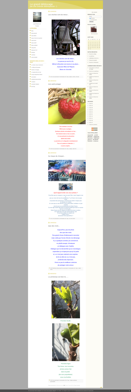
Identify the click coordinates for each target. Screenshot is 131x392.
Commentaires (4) (62, 218)
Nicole (90, 71)
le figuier (71, 380)
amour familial (34, 57)
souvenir (90, 135)
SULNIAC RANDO (35, 84)
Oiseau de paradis (93, 60)
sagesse (96, 136)
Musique (33, 52)
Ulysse (90, 73)
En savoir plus (90, 390)
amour (90, 136)
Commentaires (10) (63, 380)
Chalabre (33, 81)
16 (66, 385)
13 (62, 385)
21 (73, 385)
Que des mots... (54, 226)
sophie (79, 268)
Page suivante (77, 385)
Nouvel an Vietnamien (93, 62)
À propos (37, 25)
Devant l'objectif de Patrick (36, 74)
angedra (91, 76)
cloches (73, 76)
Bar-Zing (33, 86)
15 (65, 385)
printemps (75, 380)
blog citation (33, 35)
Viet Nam (33, 54)
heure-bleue (91, 67)
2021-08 (91, 120)
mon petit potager (54, 84)
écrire (51, 269)
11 (60, 385)
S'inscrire (93, 18)
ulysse (90, 86)
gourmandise (52, 381)
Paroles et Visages (35, 69)
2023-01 (91, 103)
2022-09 (91, 107)
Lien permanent (56, 76)
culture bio (74, 148)
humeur (90, 138)
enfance (95, 141)
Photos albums (92, 24)
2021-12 (91, 116)
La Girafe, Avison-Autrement (37, 65)
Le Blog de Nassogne (35, 67)
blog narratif (33, 42)
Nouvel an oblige (92, 54)
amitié (96, 135)
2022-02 (91, 112)
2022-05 (91, 109)
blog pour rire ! (34, 50)
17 (68, 385)
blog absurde (34, 33)
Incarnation (33, 77)
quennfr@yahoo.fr (37, 23)
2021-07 (91, 122)
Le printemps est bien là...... (58, 277)
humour (96, 138)
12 (61, 385)
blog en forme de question (36, 38)
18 (69, 385)
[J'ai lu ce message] (129, 390)
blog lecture (33, 40)
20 (71, 385)
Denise (90, 80)
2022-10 (91, 105)
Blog (32, 30)
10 (59, 385)
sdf (69, 218)
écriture (95, 139)
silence (90, 139)
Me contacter (94, 12)
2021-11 (91, 118)
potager (70, 148)
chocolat (77, 76)
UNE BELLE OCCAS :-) (94, 58)
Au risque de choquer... (56, 156)
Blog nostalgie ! (34, 45)
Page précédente (51, 385)
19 (70, 385)
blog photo (33, 47)
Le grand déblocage (41, 4)
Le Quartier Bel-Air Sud (36, 72)
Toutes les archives (93, 124)
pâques (70, 76)
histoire (90, 141)
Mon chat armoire (94, 33)
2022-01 (91, 114)
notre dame (73, 218)
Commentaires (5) (62, 76)
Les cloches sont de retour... (58, 14)
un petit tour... (92, 56)
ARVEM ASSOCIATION (36, 79)
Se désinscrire (94, 19)
